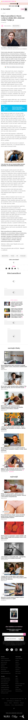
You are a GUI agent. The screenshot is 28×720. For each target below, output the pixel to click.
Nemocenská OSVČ (4, 667)
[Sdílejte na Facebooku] (6, 268)
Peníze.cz (10, 702)
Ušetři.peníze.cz (16, 702)
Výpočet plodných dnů (5, 658)
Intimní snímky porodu (5, 681)
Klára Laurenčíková (14, 273)
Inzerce (16, 678)
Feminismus (17, 664)
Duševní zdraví (17, 671)
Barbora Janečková (4, 389)
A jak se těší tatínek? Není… (5, 678)
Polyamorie (17, 669)
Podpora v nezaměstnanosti (5, 660)
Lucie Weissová (3, 600)
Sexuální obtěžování (18, 658)
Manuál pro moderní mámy (20, 683)
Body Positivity (6, 511)
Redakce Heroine (4, 369)
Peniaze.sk (22, 702)
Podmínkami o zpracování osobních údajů (18, 643)
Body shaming (17, 667)
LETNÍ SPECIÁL (13, 3)
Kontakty (16, 681)
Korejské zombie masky (5, 687)
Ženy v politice (17, 673)
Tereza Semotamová (4, 471)
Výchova (12, 255)
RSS (25, 698)
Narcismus (17, 660)
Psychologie (23, 255)
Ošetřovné (2, 665)
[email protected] (6, 245)
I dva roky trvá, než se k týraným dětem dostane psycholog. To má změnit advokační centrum (13, 165)
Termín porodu (3, 669)
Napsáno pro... (5, 594)
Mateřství (17, 662)
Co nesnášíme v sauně (4, 685)
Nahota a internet (6, 573)
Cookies (3, 698)
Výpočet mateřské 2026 (5, 671)
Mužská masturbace (4, 683)
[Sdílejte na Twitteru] (9, 268)
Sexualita (17, 665)
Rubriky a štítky (18, 689)
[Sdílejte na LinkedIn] (12, 268)
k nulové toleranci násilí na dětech (14, 217)
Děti (17, 255)
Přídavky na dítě (3, 664)
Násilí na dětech (16, 25)
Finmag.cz (6, 702)
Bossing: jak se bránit (4, 692)
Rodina (4, 465)
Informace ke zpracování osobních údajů (17, 698)
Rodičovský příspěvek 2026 (5, 673)
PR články (17, 687)
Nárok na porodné (4, 662)
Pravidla (7, 698)
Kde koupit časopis (18, 685)
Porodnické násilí (6, 490)
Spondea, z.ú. (13, 212)
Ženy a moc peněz (13, 6)
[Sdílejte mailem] (15, 268)
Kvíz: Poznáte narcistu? (5, 689)
